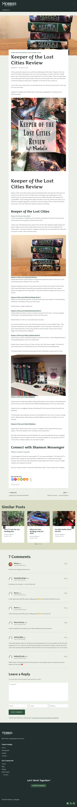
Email (32, 706)
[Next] (73, 527)
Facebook (20, 452)
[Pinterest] (15, 479)
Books (39, 52)
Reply (65, 563)
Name (11, 706)
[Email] (21, 479)
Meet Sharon (6, 772)
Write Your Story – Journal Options (57, 494)
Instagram (27, 452)
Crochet (4, 756)
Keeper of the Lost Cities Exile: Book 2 (24, 277)
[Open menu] (73, 4)
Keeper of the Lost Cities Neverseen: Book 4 (26, 311)
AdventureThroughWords (19, 52)
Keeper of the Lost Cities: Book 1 (21, 216)
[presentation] (13, 518)
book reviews (15, 484)
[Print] (24, 479)
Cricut (4, 748)
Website (13, 452)
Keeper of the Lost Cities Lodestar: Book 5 (25, 335)
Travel (4, 764)
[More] (27, 479)
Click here (46, 92)
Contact (5, 775)
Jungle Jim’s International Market (19, 494)
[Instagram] (73, 803)
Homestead (5, 750)
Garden (4, 753)
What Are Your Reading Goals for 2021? (36, 531)
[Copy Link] (18, 479)
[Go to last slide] (4, 527)
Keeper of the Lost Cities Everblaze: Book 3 (26, 297)
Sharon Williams (9, 534)
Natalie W (14, 67)
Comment (13, 684)
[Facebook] (12, 479)
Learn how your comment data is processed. (45, 718)
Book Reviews (32, 52)
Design (4, 769)
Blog (3, 766)
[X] (70, 803)
